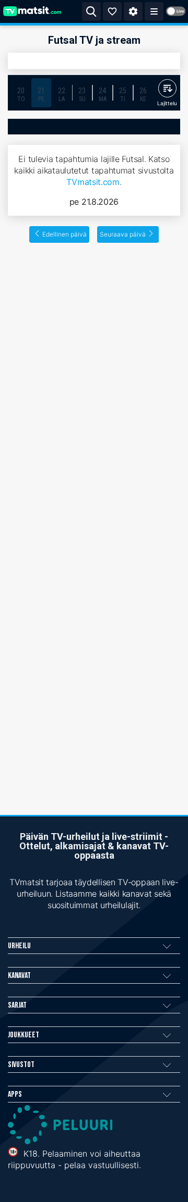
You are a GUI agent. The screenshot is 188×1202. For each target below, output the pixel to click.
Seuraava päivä (123, 234)
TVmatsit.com (92, 182)
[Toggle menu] (154, 11)
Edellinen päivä (64, 234)
